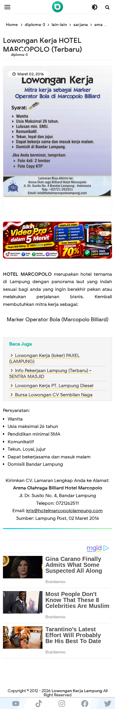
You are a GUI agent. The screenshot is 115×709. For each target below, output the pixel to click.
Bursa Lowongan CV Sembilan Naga (54, 395)
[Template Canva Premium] (57, 240)
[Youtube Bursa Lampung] (15, 703)
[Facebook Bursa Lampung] (84, 703)
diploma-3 (19, 54)
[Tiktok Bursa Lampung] (38, 703)
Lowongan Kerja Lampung (77, 690)
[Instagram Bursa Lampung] (61, 703)
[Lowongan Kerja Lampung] (57, 6)
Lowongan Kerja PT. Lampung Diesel (54, 386)
